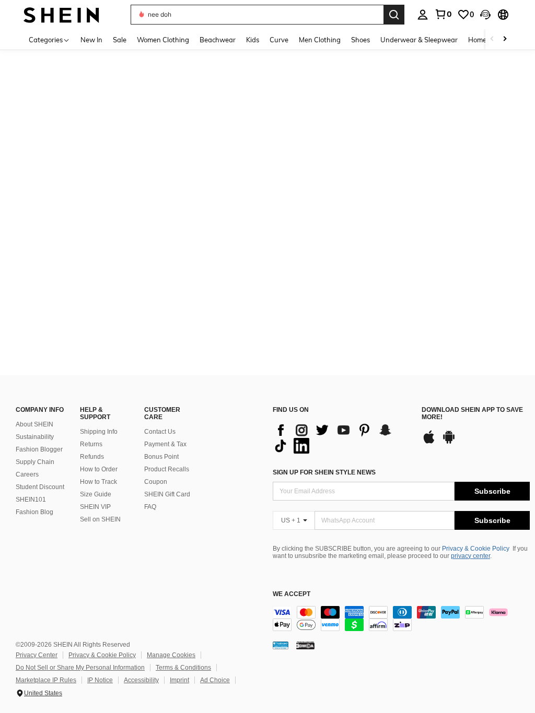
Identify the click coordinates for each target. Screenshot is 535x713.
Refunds (92, 456)
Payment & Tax (165, 444)
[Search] (393, 15)
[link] (443, 14)
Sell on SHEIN (100, 519)
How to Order (99, 469)
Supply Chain (35, 462)
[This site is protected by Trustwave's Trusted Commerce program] (280, 645)
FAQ (150, 506)
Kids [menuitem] (252, 39)
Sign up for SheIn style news (324, 472)
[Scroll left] (492, 39)
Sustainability (35, 437)
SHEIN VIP (95, 506)
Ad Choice (215, 680)
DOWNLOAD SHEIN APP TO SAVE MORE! (472, 414)
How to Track (98, 481)
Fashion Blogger (39, 449)
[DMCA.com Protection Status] (305, 645)
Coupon (155, 481)
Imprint (179, 680)
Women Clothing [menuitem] (163, 39)
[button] (485, 14)
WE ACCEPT (291, 594)
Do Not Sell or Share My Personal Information (80, 667)
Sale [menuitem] (119, 39)
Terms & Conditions (183, 667)
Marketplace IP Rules (46, 680)
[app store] (429, 442)
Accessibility (141, 680)
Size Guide (95, 494)
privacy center (470, 556)
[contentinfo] (401, 618)
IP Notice (100, 680)
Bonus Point (161, 456)
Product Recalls (166, 469)
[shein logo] (61, 14)
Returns (91, 444)
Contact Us (160, 431)
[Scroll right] (504, 39)
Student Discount (40, 487)
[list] (342, 438)
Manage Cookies (171, 655)
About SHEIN (34, 424)
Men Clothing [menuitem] (320, 39)
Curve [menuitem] (279, 39)
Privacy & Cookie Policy (475, 548)
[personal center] (422, 14)
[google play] (448, 442)
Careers (27, 474)
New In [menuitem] (91, 39)
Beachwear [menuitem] (218, 39)
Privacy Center (36, 655)
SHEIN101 (31, 499)
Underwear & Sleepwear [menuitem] (419, 39)
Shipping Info (99, 431)
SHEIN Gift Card (167, 494)
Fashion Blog (34, 512)
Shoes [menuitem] (360, 39)
